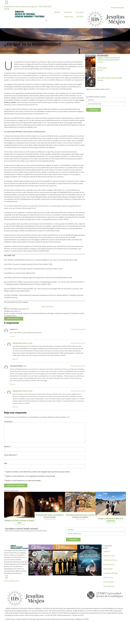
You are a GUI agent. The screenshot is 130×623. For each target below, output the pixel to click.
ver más (6, 9)
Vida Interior (68, 12)
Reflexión (57, 12)
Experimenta (69, 16)
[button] (46, 20)
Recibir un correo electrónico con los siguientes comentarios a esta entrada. (30, 476)
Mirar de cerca (108, 577)
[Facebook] (88, 92)
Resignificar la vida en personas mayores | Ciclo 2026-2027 (27, 6)
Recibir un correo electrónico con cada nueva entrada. (23, 480)
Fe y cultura (79, 12)
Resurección (49, 306)
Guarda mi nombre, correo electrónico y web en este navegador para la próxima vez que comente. (38, 471)
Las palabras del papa (110, 573)
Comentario (8, 421)
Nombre (7, 446)
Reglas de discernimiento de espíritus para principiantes (108, 58)
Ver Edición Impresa (117, 7)
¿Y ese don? (102, 68)
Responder (12, 336)
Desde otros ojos (108, 556)
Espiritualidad (107, 569)
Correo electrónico (10, 455)
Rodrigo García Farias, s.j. (21, 343)
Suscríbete (80, 16)
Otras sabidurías (108, 586)
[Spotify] (104, 92)
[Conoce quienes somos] (6, 576)
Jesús (43, 306)
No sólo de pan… (108, 582)
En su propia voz (108, 564)
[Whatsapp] (63, 591)
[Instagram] (96, 92)
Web (5, 463)
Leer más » (100, 62)
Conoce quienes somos (11, 581)
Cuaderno (106, 551)
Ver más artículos (13, 318)
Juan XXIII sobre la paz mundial (109, 78)
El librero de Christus (110, 560)
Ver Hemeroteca (107, 546)
